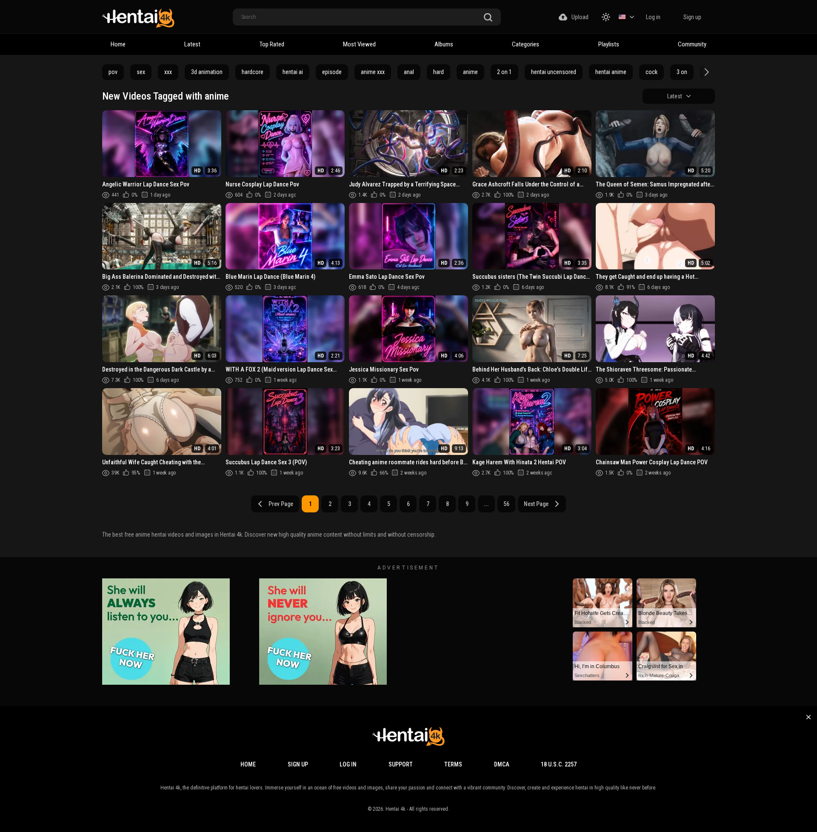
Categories (525, 44)
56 (506, 503)
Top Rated (272, 44)
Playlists (608, 44)
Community (692, 44)
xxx (168, 72)
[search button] (488, 18)
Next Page (536, 503)
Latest (192, 44)
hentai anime (610, 72)
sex (141, 72)
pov (113, 72)
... (486, 503)
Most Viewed (359, 44)
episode (332, 72)
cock (651, 72)
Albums (443, 44)
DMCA (501, 764)
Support (401, 764)
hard (438, 72)
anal (409, 72)
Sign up (692, 17)
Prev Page (281, 503)
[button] (705, 72)
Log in (653, 17)
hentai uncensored (553, 72)
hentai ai (293, 72)
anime (470, 72)
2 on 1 (504, 72)
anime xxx (373, 72)
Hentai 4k (396, 809)
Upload (579, 17)
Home (118, 44)
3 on (682, 72)
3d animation (207, 72)
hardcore (252, 72)
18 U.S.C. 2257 (559, 764)
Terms (453, 764)
